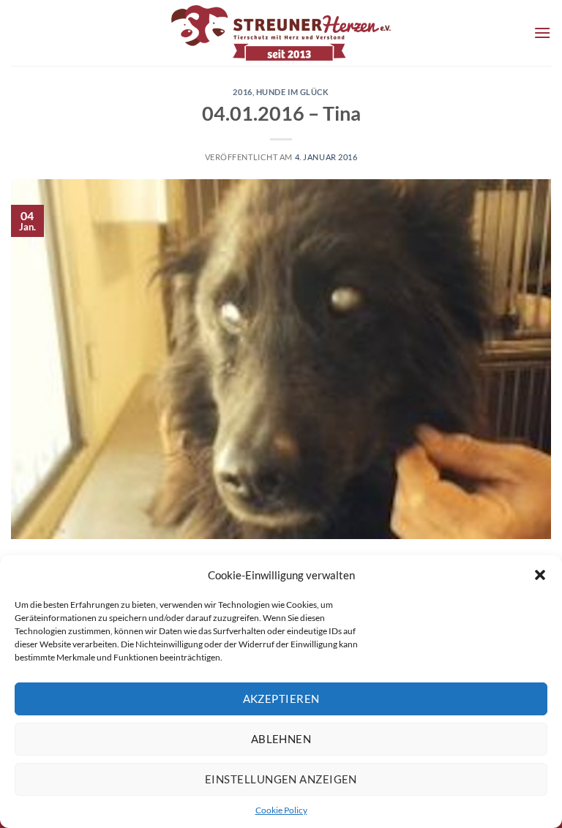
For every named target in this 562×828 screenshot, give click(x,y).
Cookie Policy (281, 810)
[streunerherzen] (281, 33)
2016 (242, 92)
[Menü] (542, 32)
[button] (540, 575)
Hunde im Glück (292, 92)
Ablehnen (281, 738)
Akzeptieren (281, 698)
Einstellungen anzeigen (281, 779)
